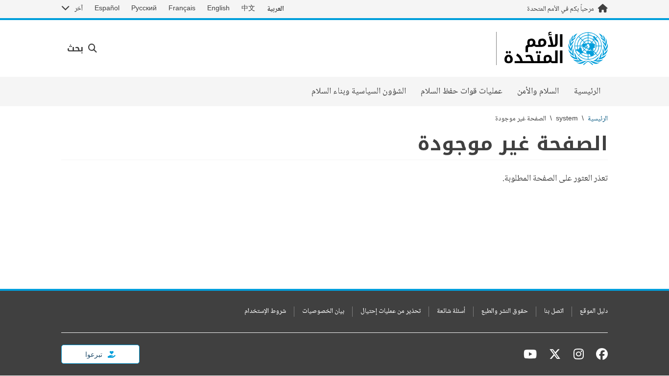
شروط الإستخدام (265, 311)
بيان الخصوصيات (323, 311)
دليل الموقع (594, 311)
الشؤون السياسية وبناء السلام (358, 91)
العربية (275, 9)
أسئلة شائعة (451, 311)
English (218, 9)
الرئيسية (587, 91)
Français (181, 9)
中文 (248, 9)
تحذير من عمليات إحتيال (390, 311)
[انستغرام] (579, 354)
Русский (144, 9)
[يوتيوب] (530, 354)
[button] (82, 48)
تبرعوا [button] (94, 354)
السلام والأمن (538, 91)
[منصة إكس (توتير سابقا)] (555, 354)
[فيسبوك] (599, 354)
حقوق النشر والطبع (504, 311)
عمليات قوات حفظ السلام (461, 91)
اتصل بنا (554, 311)
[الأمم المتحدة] (556, 48)
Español (107, 9)
